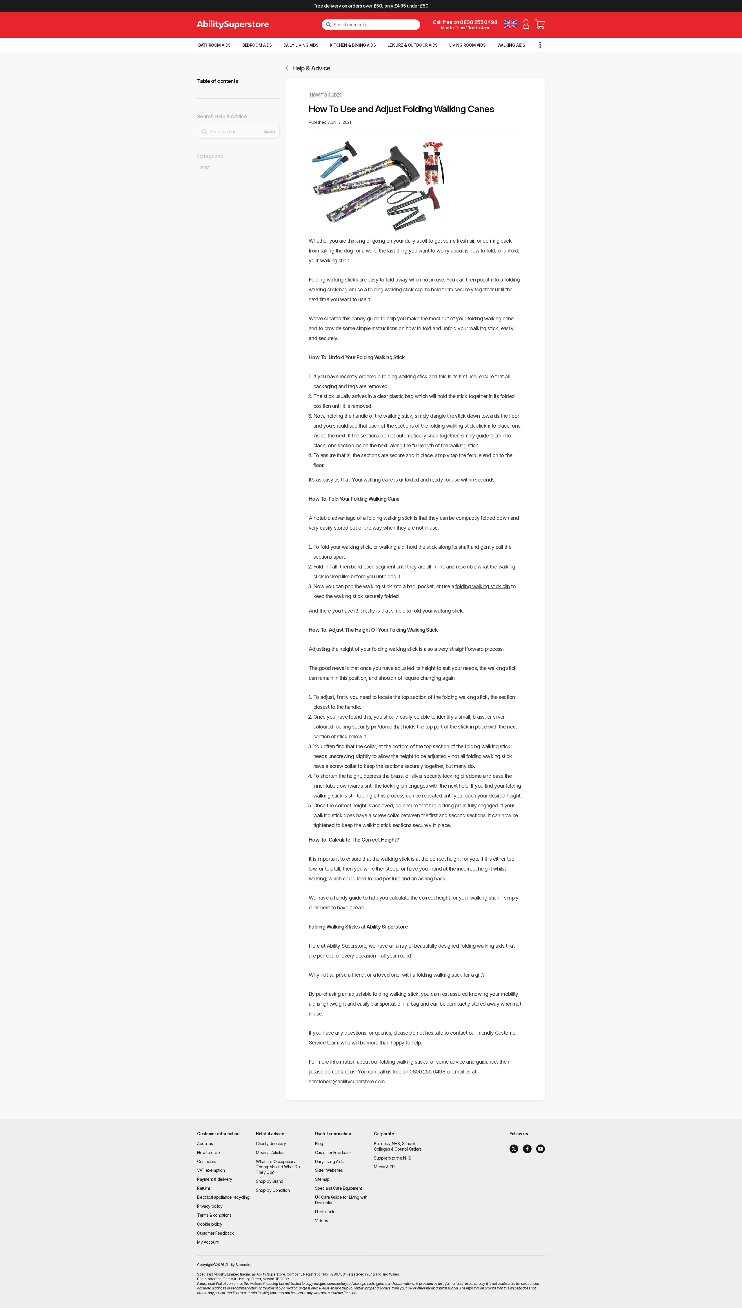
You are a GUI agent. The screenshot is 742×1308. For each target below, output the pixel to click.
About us (205, 1143)
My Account (208, 1242)
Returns (204, 1188)
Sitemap (322, 1179)
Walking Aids (511, 45)
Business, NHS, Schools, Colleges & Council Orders (398, 1146)
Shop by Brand (269, 1181)
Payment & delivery (214, 1179)
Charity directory (271, 1143)
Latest (203, 167)
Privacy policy (209, 1206)
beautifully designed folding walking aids (459, 946)
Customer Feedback (215, 1233)
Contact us (206, 1161)
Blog (319, 1143)
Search (269, 131)
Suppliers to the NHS (392, 1158)
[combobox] (374, 25)
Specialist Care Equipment (338, 1188)
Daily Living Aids (300, 45)
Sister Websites (329, 1170)
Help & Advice (311, 68)
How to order (209, 1152)
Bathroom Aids (214, 45)
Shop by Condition (273, 1190)
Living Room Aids (467, 45)
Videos (321, 1220)
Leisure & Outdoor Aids (413, 45)
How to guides (326, 94)
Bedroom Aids (257, 45)
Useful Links (326, 1211)
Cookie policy (209, 1224)
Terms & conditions (214, 1215)
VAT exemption (211, 1170)
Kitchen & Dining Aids (353, 45)
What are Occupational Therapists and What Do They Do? (278, 1167)
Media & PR (384, 1166)
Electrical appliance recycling (223, 1197)
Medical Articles (270, 1152)
